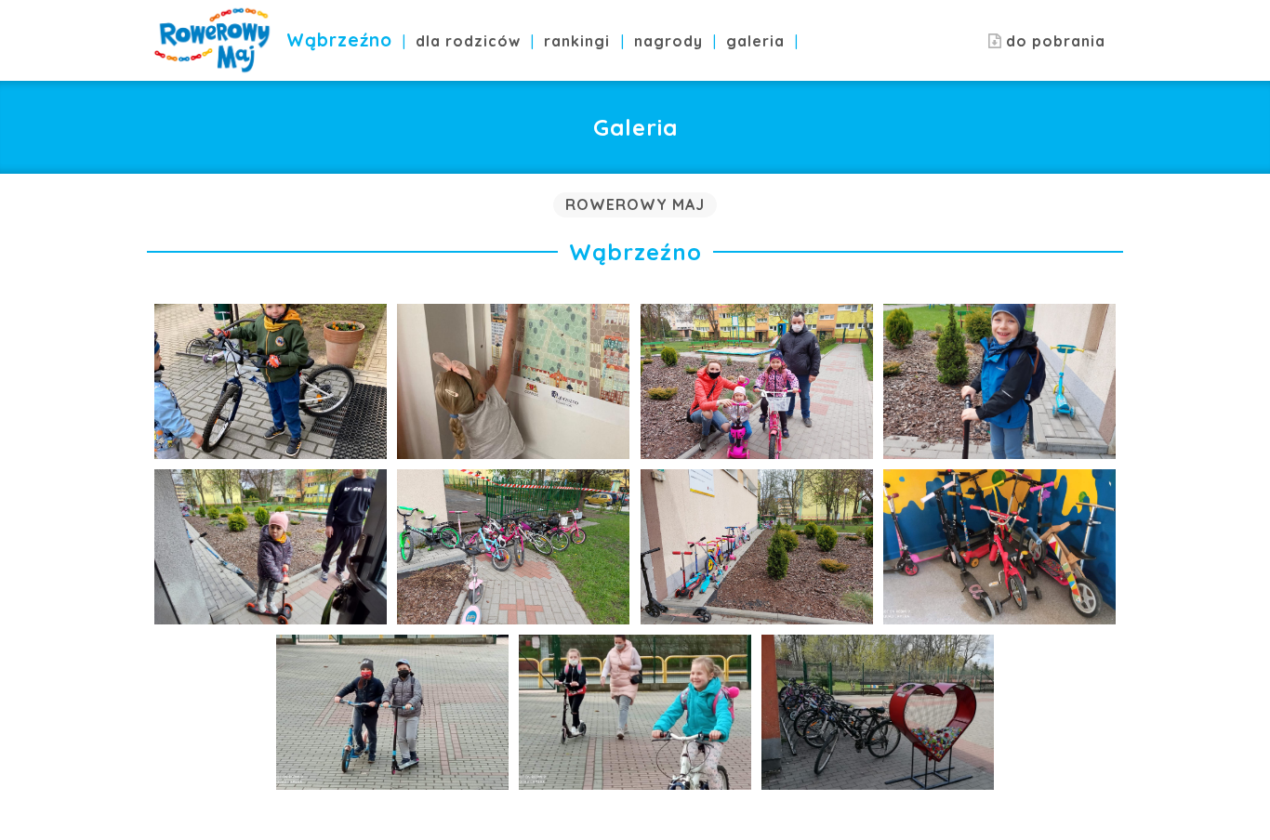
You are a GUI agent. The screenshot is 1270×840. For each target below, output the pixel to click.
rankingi (577, 41)
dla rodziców (468, 41)
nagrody (668, 41)
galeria (755, 41)
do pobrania (1053, 41)
